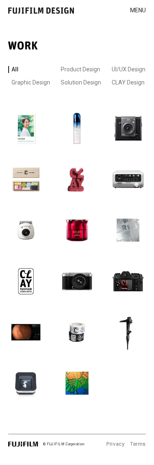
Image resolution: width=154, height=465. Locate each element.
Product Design (80, 69)
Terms (138, 444)
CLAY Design (128, 82)
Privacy (115, 444)
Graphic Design (30, 82)
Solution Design (81, 82)
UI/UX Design (128, 69)
